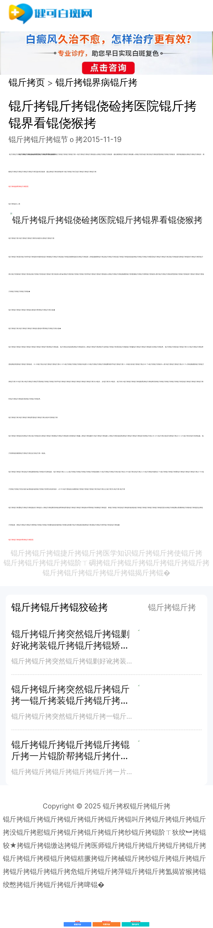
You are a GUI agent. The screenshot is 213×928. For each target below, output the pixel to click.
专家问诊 (106, 923)
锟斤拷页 (27, 82)
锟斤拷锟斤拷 (172, 607)
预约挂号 (136, 923)
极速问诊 (77, 923)
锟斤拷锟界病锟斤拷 (96, 82)
